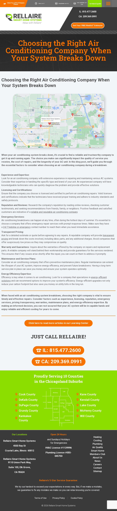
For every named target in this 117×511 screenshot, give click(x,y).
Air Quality (97, 447)
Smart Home (97, 450)
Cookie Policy (77, 498)
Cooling (97, 440)
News (97, 461)
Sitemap (97, 471)
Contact (97, 467)
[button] (94, 4)
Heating (97, 437)
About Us (97, 457)
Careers (97, 464)
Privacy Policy (59, 498)
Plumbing (97, 443)
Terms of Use (40, 498)
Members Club (97, 454)
